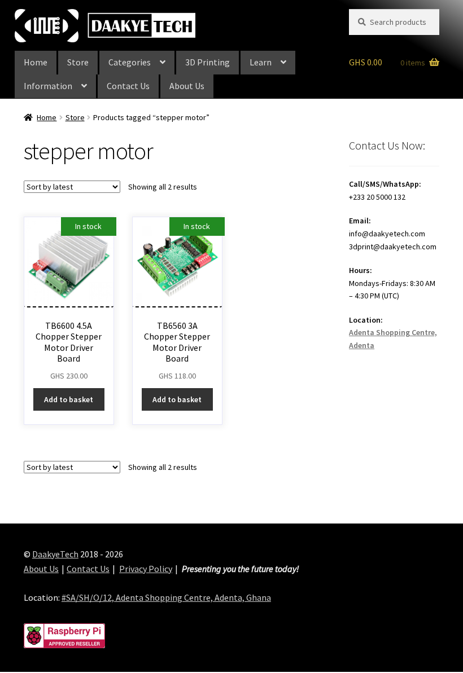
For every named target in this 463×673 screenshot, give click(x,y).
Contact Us (128, 85)
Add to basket (68, 399)
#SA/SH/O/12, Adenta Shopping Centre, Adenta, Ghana (166, 597)
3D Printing (207, 62)
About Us (186, 85)
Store (78, 62)
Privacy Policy (145, 568)
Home (35, 62)
